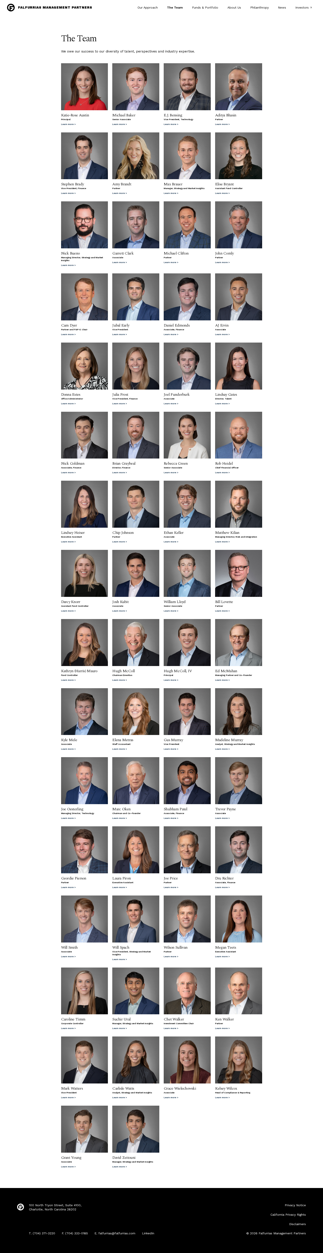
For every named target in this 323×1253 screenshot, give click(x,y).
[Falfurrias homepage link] (20, 1207)
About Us (234, 7)
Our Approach (148, 7)
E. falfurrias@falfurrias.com (114, 1233)
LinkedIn (148, 1233)
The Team (175, 7)
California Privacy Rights (288, 1214)
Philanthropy (259, 7)
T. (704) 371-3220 (42, 1233)
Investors (302, 7)
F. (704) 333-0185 (75, 1233)
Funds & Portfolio (205, 7)
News (282, 7)
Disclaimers (297, 1224)
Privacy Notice (295, 1205)
